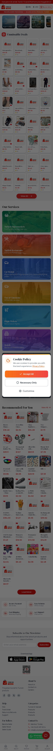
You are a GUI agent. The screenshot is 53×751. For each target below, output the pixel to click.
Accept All (28, 374)
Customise (28, 390)
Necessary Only (28, 382)
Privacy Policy (38, 366)
